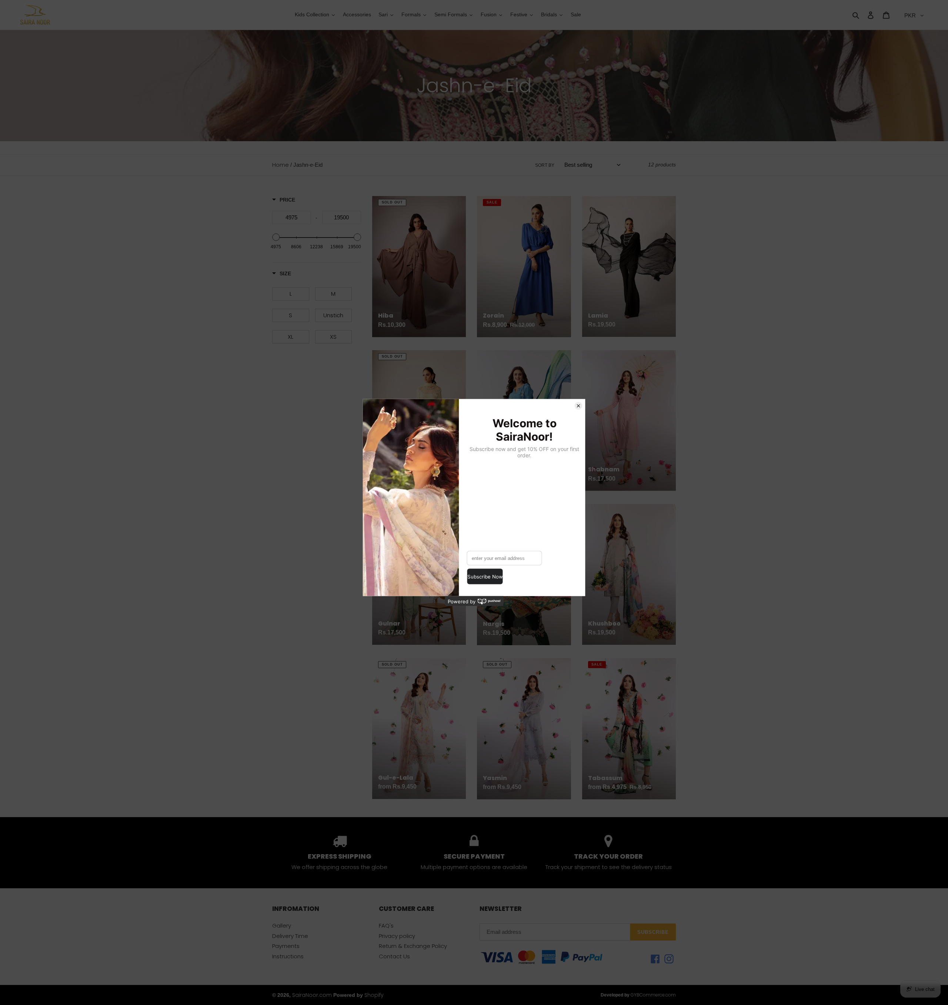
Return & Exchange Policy (413, 946)
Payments (286, 946)
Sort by (544, 165)
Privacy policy (397, 936)
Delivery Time (290, 936)
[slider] (276, 237)
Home (280, 165)
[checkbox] (290, 294)
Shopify (374, 995)
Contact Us (394, 956)
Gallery (281, 925)
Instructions (288, 956)
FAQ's (386, 925)
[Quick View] (458, 823)
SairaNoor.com (312, 995)
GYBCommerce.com (653, 995)
